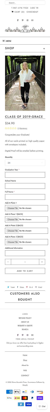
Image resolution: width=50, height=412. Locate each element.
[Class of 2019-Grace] (25, 83)
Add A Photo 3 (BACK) (14, 236)
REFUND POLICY (25, 318)
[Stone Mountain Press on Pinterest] (22, 20)
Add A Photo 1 (11, 202)
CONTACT (25, 375)
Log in (34, 8)
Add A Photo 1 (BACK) (14, 214)
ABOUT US (25, 322)
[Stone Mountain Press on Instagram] (27, 20)
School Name (10, 180)
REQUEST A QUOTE (25, 325)
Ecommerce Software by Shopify (33, 383)
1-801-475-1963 (19, 8)
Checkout (32, 12)
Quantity (8, 157)
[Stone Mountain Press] (25, 30)
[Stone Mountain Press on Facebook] (18, 20)
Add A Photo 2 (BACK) (14, 225)
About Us (25, 365)
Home (25, 355)
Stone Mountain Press (19, 382)
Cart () (19, 12)
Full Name (9, 191)
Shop (25, 360)
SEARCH (25, 329)
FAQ (25, 370)
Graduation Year (11, 169)
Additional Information (14, 248)
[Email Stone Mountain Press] (32, 20)
